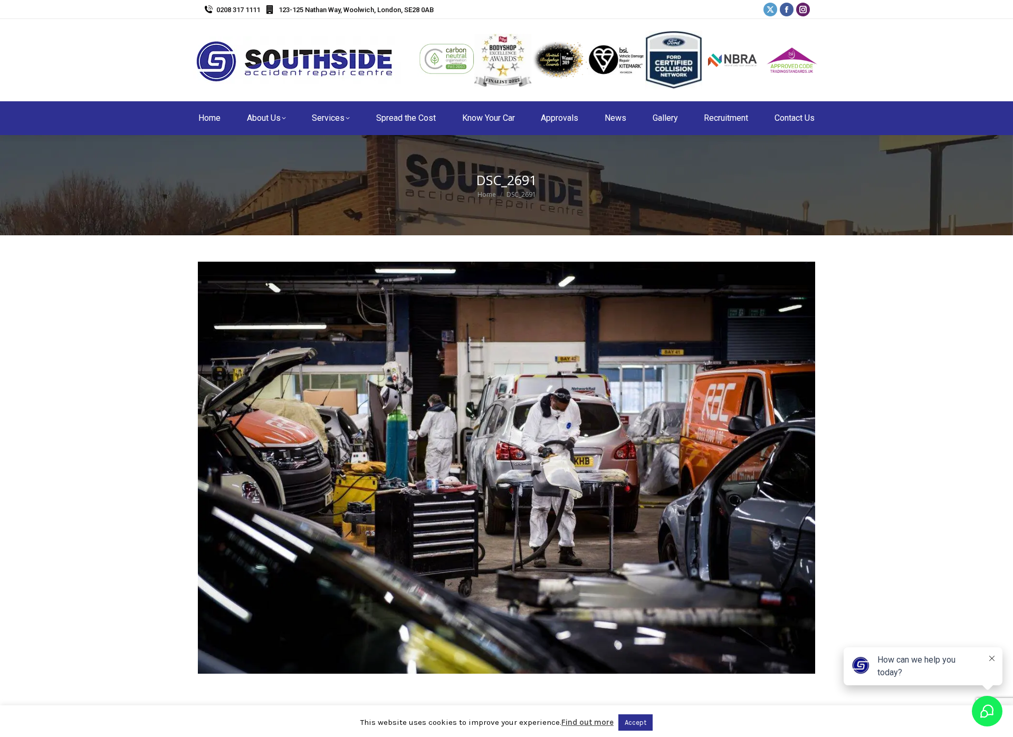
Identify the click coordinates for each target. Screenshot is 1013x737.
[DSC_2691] (506, 468)
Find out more (587, 722)
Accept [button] (635, 722)
